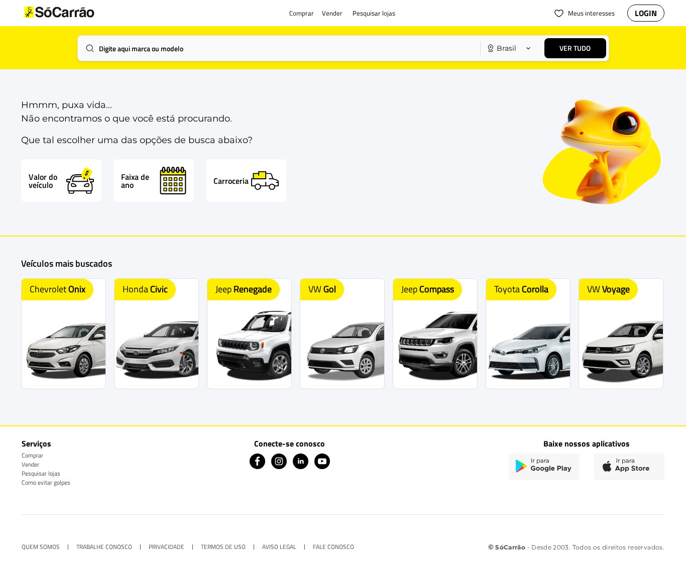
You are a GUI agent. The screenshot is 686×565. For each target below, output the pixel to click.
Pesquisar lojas (41, 473)
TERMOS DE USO (223, 547)
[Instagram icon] (279, 466)
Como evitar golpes (46, 482)
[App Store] (629, 467)
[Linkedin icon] (300, 466)
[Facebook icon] (257, 466)
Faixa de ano (135, 181)
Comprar (32, 455)
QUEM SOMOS (41, 547)
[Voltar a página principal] (79, 13)
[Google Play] (544, 467)
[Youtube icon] (322, 466)
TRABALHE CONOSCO (104, 547)
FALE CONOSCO (333, 547)
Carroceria (231, 181)
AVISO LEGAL (279, 547)
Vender (30, 464)
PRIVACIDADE (166, 547)
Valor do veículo (43, 181)
